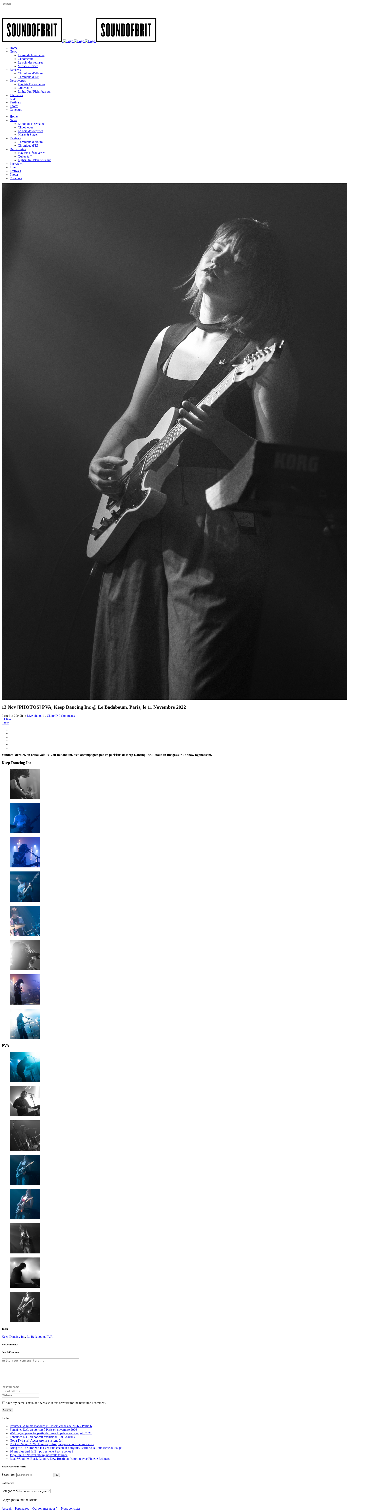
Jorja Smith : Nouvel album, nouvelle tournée (38, 1455)
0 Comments (67, 715)
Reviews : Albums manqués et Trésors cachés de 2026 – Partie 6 (51, 1426)
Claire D (52, 715)
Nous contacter (70, 1508)
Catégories (8, 1491)
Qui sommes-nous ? (45, 1508)
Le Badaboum (36, 1336)
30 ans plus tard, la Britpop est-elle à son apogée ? (41, 1451)
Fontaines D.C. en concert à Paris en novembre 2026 (43, 1429)
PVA (49, 1336)
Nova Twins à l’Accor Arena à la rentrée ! (36, 1440)
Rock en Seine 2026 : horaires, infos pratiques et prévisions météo (52, 1444)
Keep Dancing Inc (13, 1336)
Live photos (34, 715)
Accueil (7, 1508)
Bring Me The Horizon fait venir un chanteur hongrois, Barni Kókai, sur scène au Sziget (66, 1447)
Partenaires (22, 1508)
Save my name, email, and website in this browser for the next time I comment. (56, 1403)
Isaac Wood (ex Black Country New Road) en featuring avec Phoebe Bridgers (60, 1458)
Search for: (9, 1474)
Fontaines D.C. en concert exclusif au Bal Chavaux (42, 1437)
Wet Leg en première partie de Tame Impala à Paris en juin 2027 (51, 1433)
